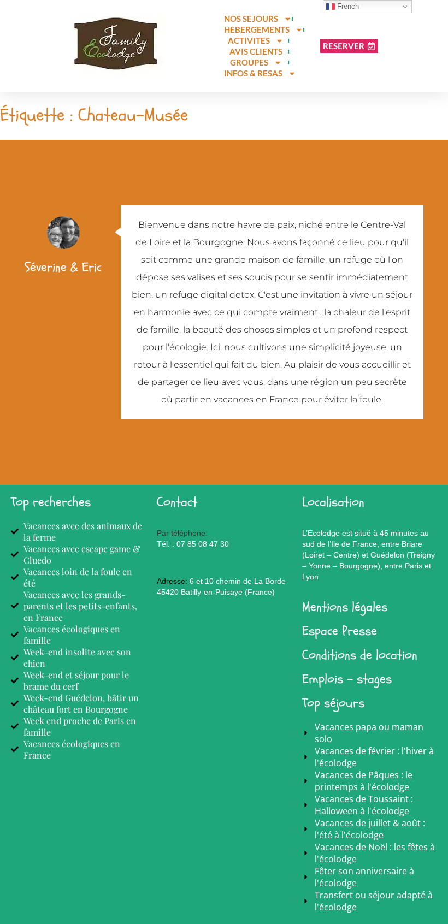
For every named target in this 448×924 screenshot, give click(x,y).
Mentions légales (344, 607)
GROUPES (249, 62)
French (347, 6)
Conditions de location (359, 655)
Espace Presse (339, 631)
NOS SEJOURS (251, 18)
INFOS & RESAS (253, 73)
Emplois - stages (347, 679)
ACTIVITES (249, 40)
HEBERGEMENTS (257, 29)
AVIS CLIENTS (255, 51)
